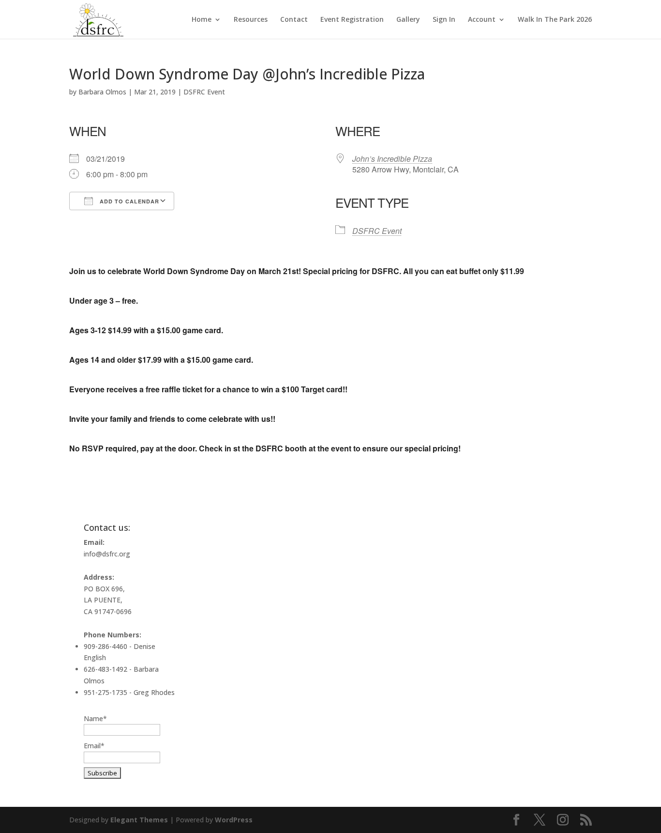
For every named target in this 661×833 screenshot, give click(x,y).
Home (201, 20)
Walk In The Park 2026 (555, 20)
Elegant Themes (139, 819)
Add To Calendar (128, 201)
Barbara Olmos (102, 91)
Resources (251, 20)
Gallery (408, 20)
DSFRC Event (204, 91)
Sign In (444, 20)
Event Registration (352, 20)
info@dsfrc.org (107, 553)
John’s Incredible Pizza (392, 158)
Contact (294, 20)
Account (482, 20)
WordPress (234, 819)
